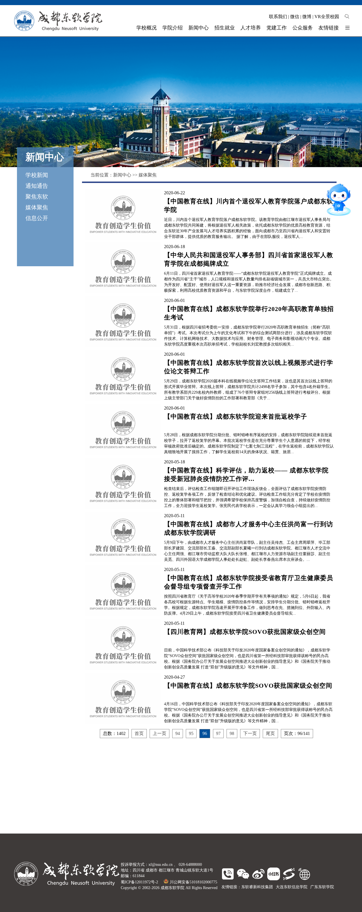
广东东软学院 (322, 887)
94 (177, 733)
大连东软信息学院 (291, 887)
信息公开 (36, 218)
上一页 (159, 733)
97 (218, 733)
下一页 (250, 733)
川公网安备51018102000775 (193, 882)
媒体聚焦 (36, 207)
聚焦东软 (36, 196)
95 (191, 733)
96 (204, 733)
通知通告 (36, 186)
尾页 (270, 733)
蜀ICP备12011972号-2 (139, 882)
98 (232, 733)
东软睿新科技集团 (257, 887)
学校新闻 (36, 175)
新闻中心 (122, 174)
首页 (139, 733)
